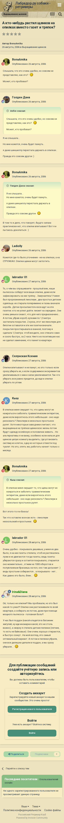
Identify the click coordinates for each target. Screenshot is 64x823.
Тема (35, 806)
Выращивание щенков (34, 47)
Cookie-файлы (52, 810)
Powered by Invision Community (32, 818)
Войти (32, 733)
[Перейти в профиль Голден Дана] (6, 99)
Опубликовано (29, 64)
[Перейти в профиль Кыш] (6, 400)
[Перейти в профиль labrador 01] (6, 279)
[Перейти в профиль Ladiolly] (6, 248)
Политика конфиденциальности (22, 810)
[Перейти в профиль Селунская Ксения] (6, 358)
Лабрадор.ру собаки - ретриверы (32, 5)
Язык (24, 806)
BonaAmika (16, 43)
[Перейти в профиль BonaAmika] (6, 61)
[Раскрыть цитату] (8, 110)
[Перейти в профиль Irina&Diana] (6, 594)
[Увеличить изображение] (31, 75)
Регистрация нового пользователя (32, 709)
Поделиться (17, 754)
